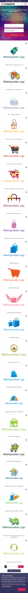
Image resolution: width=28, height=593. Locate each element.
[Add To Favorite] (26, 43)
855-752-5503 (8, 1)
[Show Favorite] (12, 1)
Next (21, 566)
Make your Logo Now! (14, 570)
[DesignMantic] (8, 4)
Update (14, 35)
